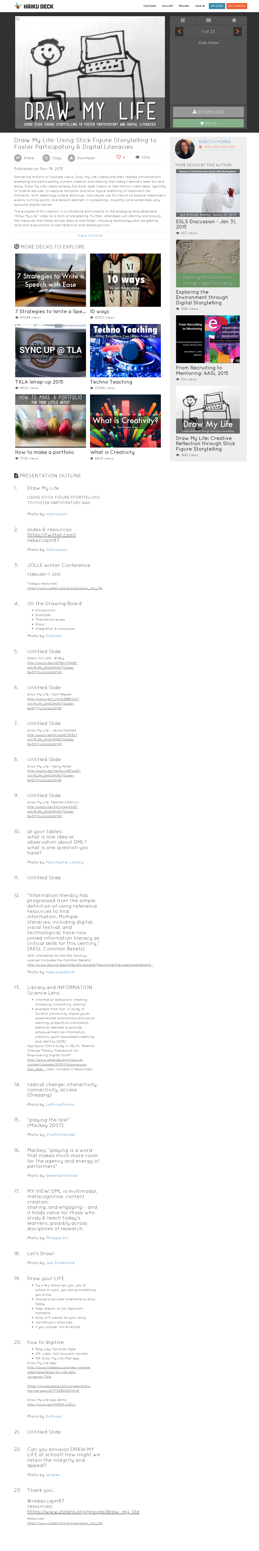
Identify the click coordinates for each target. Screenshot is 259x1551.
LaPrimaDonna (60, 1104)
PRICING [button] (184, 6)
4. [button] (16, 603)
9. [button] (16, 795)
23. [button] (17, 1490)
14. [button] (17, 1084)
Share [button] (28, 158)
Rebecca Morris (215, 142)
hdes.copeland (60, 972)
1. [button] (15, 488)
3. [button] (16, 565)
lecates (53, 1475)
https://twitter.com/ (51, 534)
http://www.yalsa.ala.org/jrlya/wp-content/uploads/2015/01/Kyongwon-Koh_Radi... (57, 1064)
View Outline (90, 235)
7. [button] (16, 723)
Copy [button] (56, 158)
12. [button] (17, 895)
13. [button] (17, 987)
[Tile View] (208, 20)
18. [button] (17, 1253)
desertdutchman (62, 1175)
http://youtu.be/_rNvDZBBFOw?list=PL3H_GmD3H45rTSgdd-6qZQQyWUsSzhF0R (53, 703)
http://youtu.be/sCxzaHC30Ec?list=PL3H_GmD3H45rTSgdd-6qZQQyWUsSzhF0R (52, 739)
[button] (208, 112)
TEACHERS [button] (149, 6)
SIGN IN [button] (200, 6)
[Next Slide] (238, 31)
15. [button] (17, 1119)
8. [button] (16, 759)
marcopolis (56, 514)
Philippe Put (57, 1238)
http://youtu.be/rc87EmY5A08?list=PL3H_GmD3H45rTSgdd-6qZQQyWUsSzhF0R (52, 667)
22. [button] (17, 1449)
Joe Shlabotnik (60, 1263)
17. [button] (17, 1191)
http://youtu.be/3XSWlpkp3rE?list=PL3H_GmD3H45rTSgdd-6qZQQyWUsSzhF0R (52, 811)
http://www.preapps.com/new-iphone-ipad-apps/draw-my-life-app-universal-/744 (59, 1372)
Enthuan (54, 1416)
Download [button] (85, 158)
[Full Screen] (183, 20)
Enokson (54, 636)
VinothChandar (61, 1134)
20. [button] (18, 1342)
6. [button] (16, 687)
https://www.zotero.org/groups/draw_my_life (64, 588)
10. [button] (17, 831)
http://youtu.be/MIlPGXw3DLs (51, 1404)
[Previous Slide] (179, 31)
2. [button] (16, 529)
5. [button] (16, 651)
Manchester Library (65, 862)
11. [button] (16, 877)
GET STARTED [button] (236, 6)
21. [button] (17, 1432)
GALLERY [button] (167, 6)
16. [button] (17, 1150)
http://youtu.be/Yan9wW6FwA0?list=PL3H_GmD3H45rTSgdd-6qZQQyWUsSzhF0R (54, 775)
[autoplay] (234, 20)
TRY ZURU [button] (217, 6)
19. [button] (17, 1278)
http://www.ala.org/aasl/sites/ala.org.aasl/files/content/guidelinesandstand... (90, 965)
